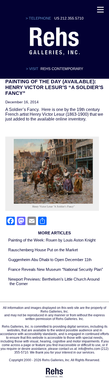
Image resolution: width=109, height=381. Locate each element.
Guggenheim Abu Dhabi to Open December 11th (50, 259)
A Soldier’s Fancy (21, 109)
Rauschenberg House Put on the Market (43, 250)
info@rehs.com (89, 349)
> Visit (32, 69)
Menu (92, 10)
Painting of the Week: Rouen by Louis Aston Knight (52, 240)
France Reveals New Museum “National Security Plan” (55, 269)
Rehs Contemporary (61, 69)
